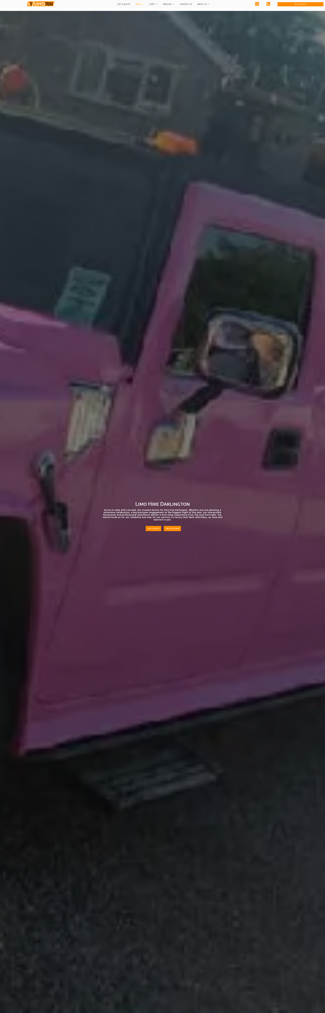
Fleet (152, 4)
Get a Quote (123, 4)
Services (167, 4)
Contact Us (186, 4)
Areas (138, 4)
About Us (202, 4)
